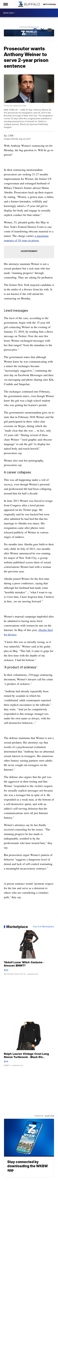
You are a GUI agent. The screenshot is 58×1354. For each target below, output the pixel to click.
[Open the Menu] (5, 4)
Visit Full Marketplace (43, 927)
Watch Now (48, 4)
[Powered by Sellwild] (49, 1116)
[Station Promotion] (29, 33)
